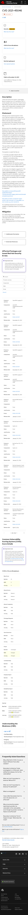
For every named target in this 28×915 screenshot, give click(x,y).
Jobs (16, 894)
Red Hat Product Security (8, 840)
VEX (3, 17)
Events (2, 895)
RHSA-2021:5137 (16, 317)
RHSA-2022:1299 (16, 524)
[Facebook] (23, 854)
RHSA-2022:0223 (16, 501)
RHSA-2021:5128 (16, 341)
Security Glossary (8, 826)
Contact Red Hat (4, 897)
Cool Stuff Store (18, 899)
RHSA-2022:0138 (16, 413)
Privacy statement (4, 907)
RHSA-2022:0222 (16, 479)
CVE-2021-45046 (17, 6)
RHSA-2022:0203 (16, 457)
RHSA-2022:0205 (16, 435)
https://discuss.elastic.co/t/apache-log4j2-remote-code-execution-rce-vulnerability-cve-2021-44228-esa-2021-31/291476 (13, 200)
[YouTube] (19, 854)
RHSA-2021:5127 (16, 366)
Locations (17, 895)
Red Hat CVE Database (6, 6)
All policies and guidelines (6, 909)
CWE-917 (6, 731)
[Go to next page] (24, 533)
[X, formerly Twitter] (26, 854)
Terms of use (17, 907)
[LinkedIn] (16, 854)
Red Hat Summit (4, 900)
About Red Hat (4, 894)
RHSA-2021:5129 (16, 391)
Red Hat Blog (17, 897)
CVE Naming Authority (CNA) (17, 558)
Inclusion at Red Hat (5, 899)
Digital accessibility (18, 909)
